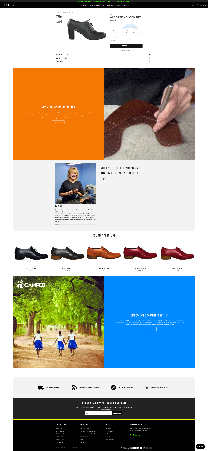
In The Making (109, 431)
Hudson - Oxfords (104, 253)
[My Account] (200, 5)
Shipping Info (60, 439)
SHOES (83, 5)
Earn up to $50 (84, 428)
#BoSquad (108, 434)
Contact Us (59, 442)
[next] (106, 30)
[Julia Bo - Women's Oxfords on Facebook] (130, 435)
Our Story (108, 428)
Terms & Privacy (110, 439)
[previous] (67, 30)
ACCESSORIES (95, 5)
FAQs (82, 442)
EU (115, 37)
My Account (59, 428)
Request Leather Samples (88, 434)
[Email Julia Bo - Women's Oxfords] (142, 435)
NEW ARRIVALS (108, 5)
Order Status (60, 431)
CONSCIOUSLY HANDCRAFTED (58, 106)
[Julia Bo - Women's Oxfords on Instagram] (136, 435)
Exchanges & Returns (62, 434)
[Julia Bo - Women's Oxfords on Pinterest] (133, 435)
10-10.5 (113, 40)
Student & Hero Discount (87, 431)
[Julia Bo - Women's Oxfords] (9, 5)
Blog (81, 439)
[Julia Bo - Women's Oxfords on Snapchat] (139, 435)
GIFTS (119, 5)
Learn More (58, 122)
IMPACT (126, 5)
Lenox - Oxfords (31, 253)
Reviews (107, 437)
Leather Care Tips (85, 437)
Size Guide (59, 437)
